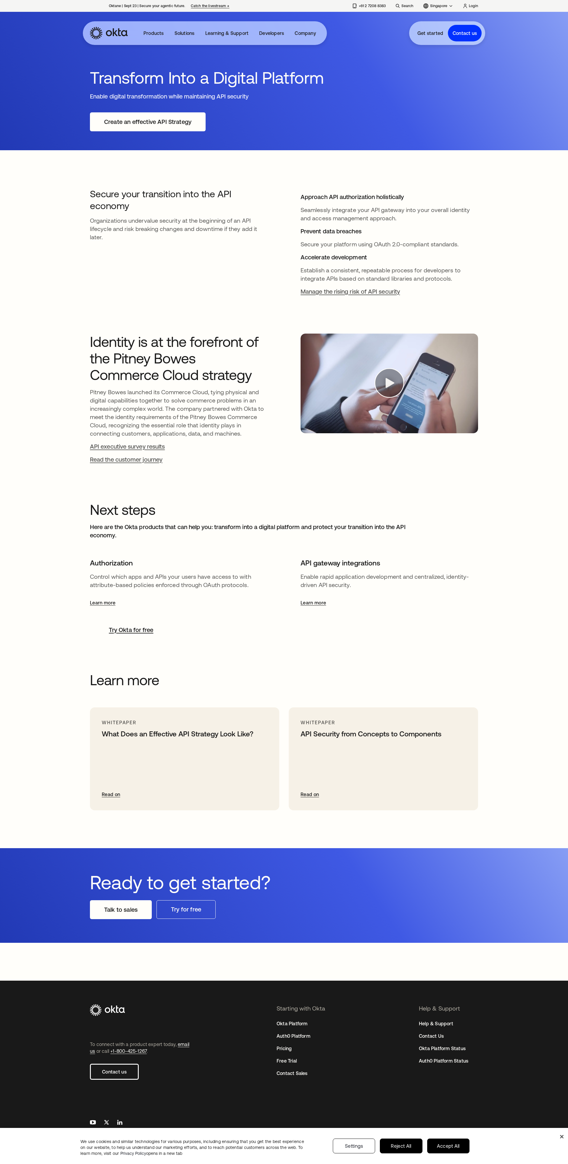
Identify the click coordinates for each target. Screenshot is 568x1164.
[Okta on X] (106, 1123)
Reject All (401, 1146)
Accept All (448, 1146)
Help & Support (436, 1023)
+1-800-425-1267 (128, 1051)
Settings (354, 1146)
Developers (271, 33)
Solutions (185, 33)
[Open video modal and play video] (389, 384)
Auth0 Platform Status (443, 1060)
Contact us (465, 33)
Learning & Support (227, 33)
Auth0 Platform (293, 1036)
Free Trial (287, 1060)
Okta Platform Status (442, 1048)
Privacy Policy (151, 1153)
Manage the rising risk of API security (350, 291)
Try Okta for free (131, 629)
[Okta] (109, 33)
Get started (430, 33)
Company (305, 33)
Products (153, 33)
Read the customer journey (126, 459)
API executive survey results (127, 446)
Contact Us (431, 1036)
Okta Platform (292, 1023)
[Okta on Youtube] (93, 1123)
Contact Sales (292, 1073)
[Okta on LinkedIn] (120, 1123)
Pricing (284, 1048)
